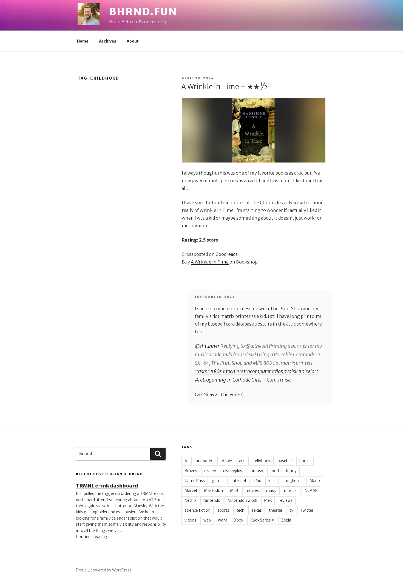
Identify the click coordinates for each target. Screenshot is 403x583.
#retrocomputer (253, 371)
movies (252, 490)
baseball (285, 460)
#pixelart (308, 371)
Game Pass (195, 480)
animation (205, 460)
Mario (315, 480)
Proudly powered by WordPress (104, 570)
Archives (107, 41)
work (222, 520)
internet (239, 480)
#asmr (202, 371)
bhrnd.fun (143, 11)
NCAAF (311, 490)
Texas (256, 510)
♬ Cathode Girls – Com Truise (259, 380)
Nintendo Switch (242, 500)
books (305, 460)
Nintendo (211, 500)
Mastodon (213, 490)
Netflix (190, 500)
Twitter (306, 510)
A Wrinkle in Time (210, 262)
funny (291, 470)
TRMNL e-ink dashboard (107, 486)
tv (291, 510)
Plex (268, 500)
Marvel (191, 490)
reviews (286, 500)
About (133, 41)
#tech (229, 371)
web (207, 520)
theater (275, 510)
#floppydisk (284, 371)
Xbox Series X (262, 520)
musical (290, 490)
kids (272, 480)
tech (240, 510)
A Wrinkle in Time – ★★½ (224, 86)
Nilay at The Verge (222, 394)
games (218, 480)
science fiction (198, 510)
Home (83, 41)
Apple (227, 460)
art (241, 460)
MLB (234, 490)
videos (190, 520)
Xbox (238, 520)
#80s (216, 371)
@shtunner (207, 346)
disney (210, 470)
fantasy (256, 470)
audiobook (261, 460)
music (271, 490)
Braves (191, 470)
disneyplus (232, 470)
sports (223, 510)
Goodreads (226, 254)
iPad (257, 480)
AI (187, 460)
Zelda (286, 520)
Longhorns (292, 480)
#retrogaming (210, 380)
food (274, 470)
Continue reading (91, 536)
